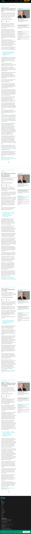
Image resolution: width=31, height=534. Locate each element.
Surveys (2, 505)
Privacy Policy (3, 517)
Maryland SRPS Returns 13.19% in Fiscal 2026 (24, 36)
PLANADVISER (5, 519)
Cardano (6, 262)
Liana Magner (8, 203)
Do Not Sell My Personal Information (6, 528)
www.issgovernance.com (4, 522)
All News (2, 504)
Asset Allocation (3, 7)
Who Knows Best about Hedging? (10, 279)
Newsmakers (2, 288)
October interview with (8, 359)
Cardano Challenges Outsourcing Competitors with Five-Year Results (7, 278)
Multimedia (2, 508)
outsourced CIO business (9, 257)
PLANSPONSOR (9, 519)
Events (2, 507)
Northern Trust (9, 199)
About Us (2, 513)
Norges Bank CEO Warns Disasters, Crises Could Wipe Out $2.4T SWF (23, 33)
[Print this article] (8, 21)
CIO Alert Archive (3, 511)
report (4, 405)
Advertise (2, 516)
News (7, 1)
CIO (1, 519)
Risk (1, 172)
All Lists (2, 506)
